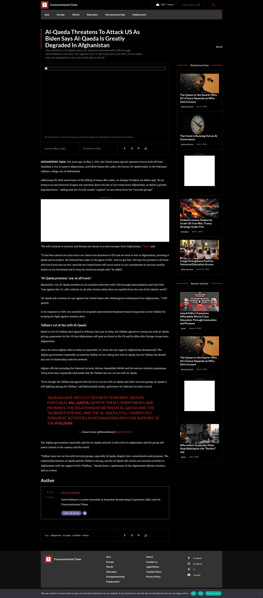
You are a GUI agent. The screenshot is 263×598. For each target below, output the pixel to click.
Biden (146, 246)
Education (187, 107)
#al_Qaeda (78, 402)
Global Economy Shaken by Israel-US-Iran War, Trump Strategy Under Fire (196, 223)
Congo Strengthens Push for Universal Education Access (197, 262)
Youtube (196, 575)
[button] (213, 5)
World (219, 46)
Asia (183, 328)
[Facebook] (125, 148)
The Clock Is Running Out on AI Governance (198, 137)
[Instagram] (189, 564)
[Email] (84, 513)
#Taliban (63, 423)
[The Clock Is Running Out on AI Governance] (199, 124)
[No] (259, 593)
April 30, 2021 (124, 432)
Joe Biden (76, 535)
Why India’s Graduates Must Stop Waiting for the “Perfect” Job (198, 448)
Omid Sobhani (70, 493)
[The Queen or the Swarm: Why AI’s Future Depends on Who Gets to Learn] (199, 83)
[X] (132, 148)
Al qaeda (67, 535)
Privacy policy (213, 593)
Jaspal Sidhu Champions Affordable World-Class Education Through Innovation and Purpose (198, 318)
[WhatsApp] (146, 148)
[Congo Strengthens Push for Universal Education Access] (199, 249)
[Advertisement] (105, 220)
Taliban (85, 535)
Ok (193, 593)
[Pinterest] (139, 148)
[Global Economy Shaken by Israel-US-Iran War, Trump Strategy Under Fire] (199, 208)
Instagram (197, 564)
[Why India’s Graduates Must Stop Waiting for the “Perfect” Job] (199, 433)
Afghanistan (56, 535)
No (200, 593)
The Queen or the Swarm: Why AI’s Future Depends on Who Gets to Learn (198, 98)
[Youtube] (189, 575)
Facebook (197, 558)
